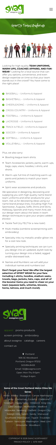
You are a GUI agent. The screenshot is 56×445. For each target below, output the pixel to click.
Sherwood (43, 414)
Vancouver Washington (26, 421)
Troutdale (45, 417)
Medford (42, 406)
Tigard (34, 417)
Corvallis (32, 399)
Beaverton (25, 395)
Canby (10, 399)
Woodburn (34, 425)
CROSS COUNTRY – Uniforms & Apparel (28, 110)
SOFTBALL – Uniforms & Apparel (24, 138)
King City (46, 403)
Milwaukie (10, 410)
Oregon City (44, 410)
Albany (14, 395)
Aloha (6, 395)
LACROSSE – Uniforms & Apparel (24, 121)
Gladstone (44, 399)
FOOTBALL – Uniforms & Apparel (24, 115)
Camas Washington (42, 395)
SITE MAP (37, 442)
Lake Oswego (15, 406)
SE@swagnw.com (31, 369)
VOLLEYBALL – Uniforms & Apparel (25, 143)
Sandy (33, 414)
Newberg (21, 410)
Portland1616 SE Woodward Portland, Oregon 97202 (28, 358)
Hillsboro (35, 403)
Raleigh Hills (13, 414)
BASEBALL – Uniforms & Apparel (24, 93)
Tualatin (8, 421)
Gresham (9, 403)
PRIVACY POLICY (22, 442)
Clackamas (20, 399)
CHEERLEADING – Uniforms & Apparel (27, 104)
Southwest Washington (17, 417)
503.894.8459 (28, 365)
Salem (25, 414)
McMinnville (30, 406)
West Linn (45, 421)
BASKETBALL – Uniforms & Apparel (25, 99)
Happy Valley (22, 403)
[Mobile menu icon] (51, 9)
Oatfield (32, 410)
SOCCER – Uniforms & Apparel (23, 132)
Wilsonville (21, 425)
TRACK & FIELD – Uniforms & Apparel (26, 126)
